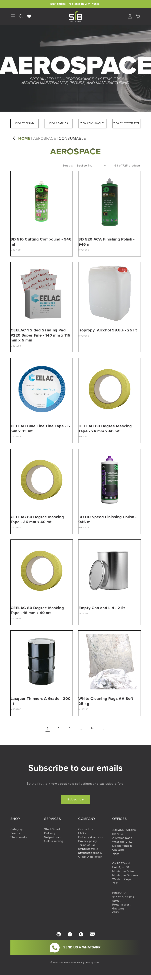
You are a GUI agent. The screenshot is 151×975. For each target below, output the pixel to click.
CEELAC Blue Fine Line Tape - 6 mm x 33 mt (40, 429)
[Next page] (103, 728)
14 (92, 728)
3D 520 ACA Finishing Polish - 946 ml (106, 242)
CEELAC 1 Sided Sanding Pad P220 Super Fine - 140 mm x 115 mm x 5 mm (40, 335)
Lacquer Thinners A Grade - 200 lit (41, 701)
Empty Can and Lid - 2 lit (101, 607)
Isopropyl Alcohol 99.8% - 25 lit (107, 330)
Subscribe (75, 799)
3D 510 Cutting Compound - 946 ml (41, 242)
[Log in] (130, 16)
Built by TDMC (93, 962)
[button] (21, 16)
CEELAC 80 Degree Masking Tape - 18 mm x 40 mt (37, 610)
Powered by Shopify (74, 962)
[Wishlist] (29, 16)
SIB (61, 962)
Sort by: (68, 165)
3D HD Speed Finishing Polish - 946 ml (107, 519)
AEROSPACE (44, 138)
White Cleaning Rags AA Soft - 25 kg (107, 701)
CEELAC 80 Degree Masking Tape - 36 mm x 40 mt (37, 519)
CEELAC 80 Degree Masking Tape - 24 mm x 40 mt (105, 429)
